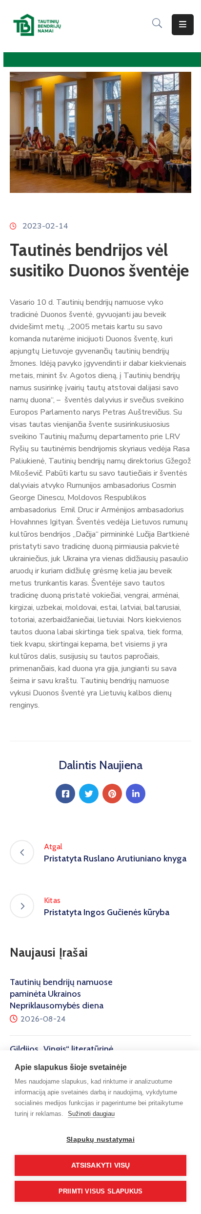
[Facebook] (65, 793)
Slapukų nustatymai (100, 1139)
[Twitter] (89, 793)
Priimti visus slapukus (100, 1191)
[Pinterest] (112, 793)
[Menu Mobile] (183, 24)
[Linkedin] (135, 793)
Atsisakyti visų (100, 1165)
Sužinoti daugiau (91, 1113)
